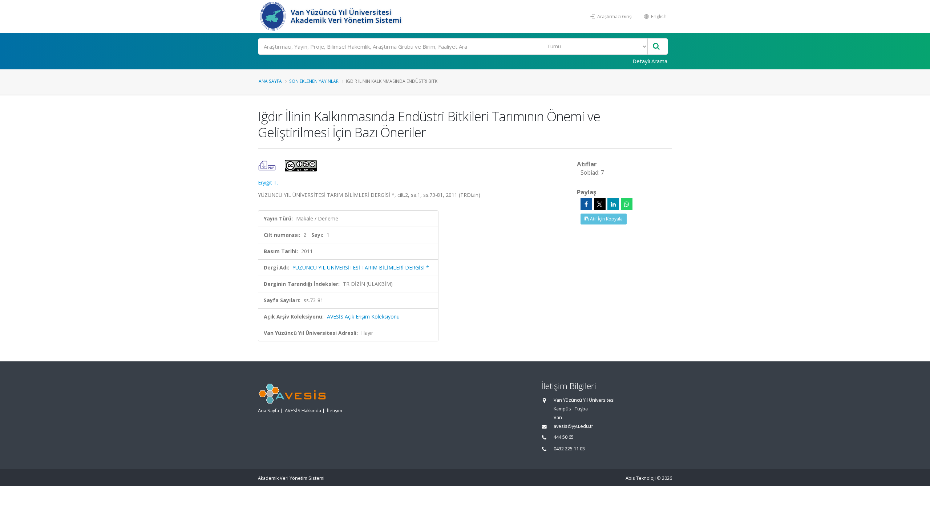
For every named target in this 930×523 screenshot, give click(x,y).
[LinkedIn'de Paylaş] (613, 204)
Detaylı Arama (649, 61)
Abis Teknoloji (641, 478)
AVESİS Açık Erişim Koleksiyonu (363, 316)
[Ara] (656, 46)
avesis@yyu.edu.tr (573, 426)
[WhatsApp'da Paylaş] (626, 204)
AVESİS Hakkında (303, 411)
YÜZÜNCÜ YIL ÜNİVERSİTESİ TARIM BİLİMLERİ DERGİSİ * (360, 267)
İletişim (334, 411)
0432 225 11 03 (569, 449)
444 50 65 (564, 437)
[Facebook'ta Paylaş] (586, 204)
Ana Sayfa (270, 81)
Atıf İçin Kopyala (606, 219)
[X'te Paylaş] (600, 204)
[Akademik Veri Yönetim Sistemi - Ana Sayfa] (273, 16)
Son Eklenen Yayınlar (314, 81)
